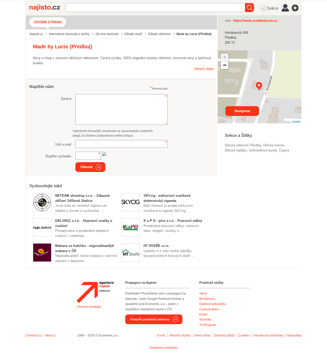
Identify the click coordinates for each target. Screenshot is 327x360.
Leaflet (296, 121)
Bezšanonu (207, 299)
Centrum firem (209, 309)
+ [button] (224, 57)
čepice (284, 150)
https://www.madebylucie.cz (255, 21)
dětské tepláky (236, 150)
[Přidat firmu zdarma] (296, 8)
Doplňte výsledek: (58, 156)
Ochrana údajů (224, 335)
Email (203, 314)
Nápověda (294, 335)
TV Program (207, 325)
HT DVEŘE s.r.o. (156, 246)
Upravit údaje (204, 69)
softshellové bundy (263, 150)
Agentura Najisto (95, 292)
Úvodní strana (47, 22)
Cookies (244, 335)
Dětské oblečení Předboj (243, 145)
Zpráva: (66, 99)
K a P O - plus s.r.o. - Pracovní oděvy (173, 221)
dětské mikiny (273, 145)
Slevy (203, 293)
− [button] (224, 65)
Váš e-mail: (63, 144)
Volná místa (202, 335)
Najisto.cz (47, 8)
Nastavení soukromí (163, 348)
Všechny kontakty (89, 307)
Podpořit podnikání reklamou (150, 319)
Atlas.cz (50, 335)
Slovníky (205, 319)
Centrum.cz (33, 335)
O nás (161, 335)
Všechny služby (180, 335)
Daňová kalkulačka (212, 304)
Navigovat (242, 111)
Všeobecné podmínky (268, 335)
